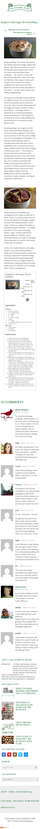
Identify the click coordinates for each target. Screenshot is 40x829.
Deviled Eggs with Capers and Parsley (18, 29)
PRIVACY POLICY (8, 807)
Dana (17, 540)
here (21, 677)
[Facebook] (4, 754)
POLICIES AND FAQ (23, 792)
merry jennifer (21, 410)
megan (18, 607)
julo (17, 510)
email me (5, 679)
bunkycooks (20, 587)
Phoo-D (18, 485)
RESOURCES (18, 801)
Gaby (17, 443)
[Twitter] (20, 754)
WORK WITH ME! (32, 801)
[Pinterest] (9, 754)
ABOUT (4, 792)
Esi (16, 566)
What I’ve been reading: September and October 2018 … (27, 691)
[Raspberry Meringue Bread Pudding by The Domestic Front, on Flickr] (20, 47)
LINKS (11, 792)
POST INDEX (6, 801)
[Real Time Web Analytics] (4, 828)
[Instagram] (15, 754)
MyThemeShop (27, 821)
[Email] (26, 754)
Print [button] (27, 300)
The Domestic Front (12, 818)
